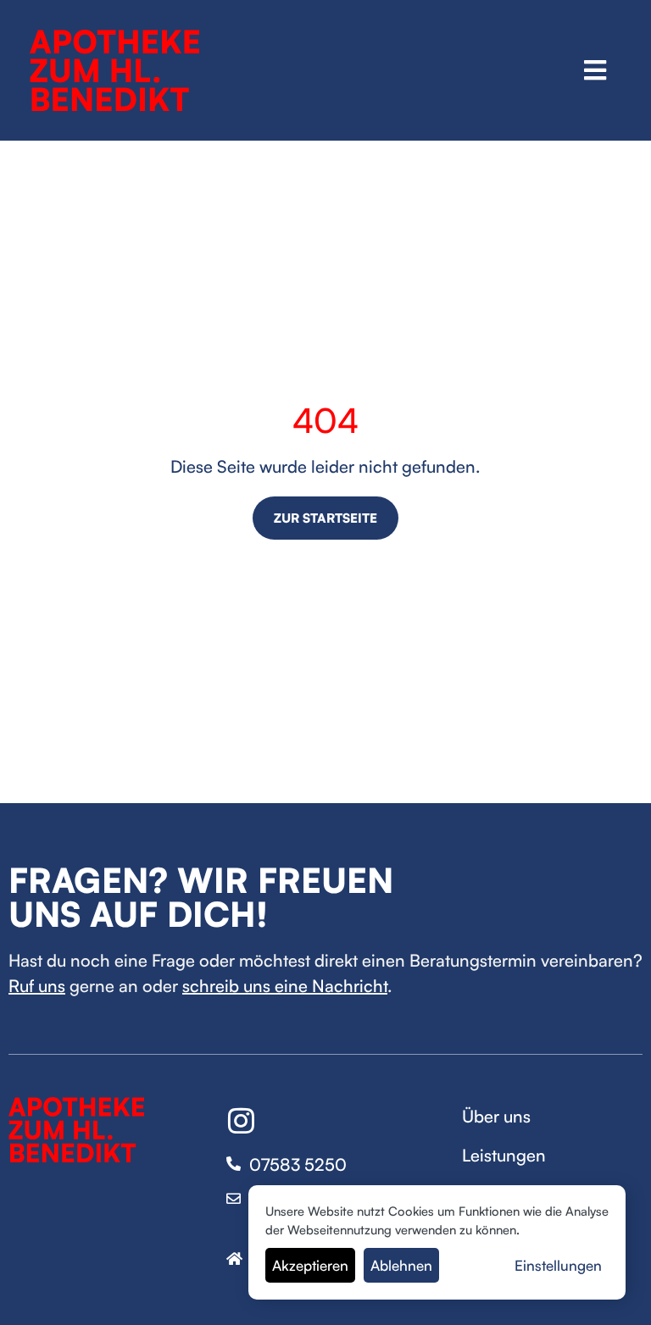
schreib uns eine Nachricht (284, 985)
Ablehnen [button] (401, 1265)
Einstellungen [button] (558, 1265)
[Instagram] (241, 1120)
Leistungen (504, 1155)
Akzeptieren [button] (310, 1265)
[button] (595, 70)
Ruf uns (36, 985)
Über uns (496, 1116)
